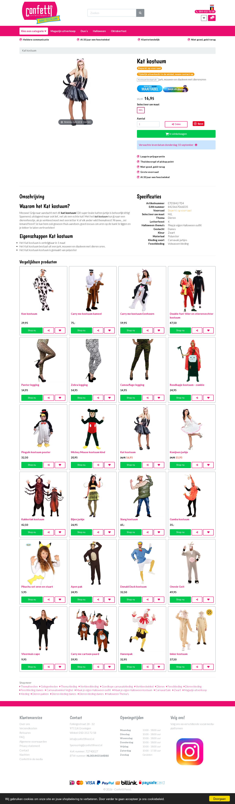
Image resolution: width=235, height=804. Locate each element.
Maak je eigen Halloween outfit (93, 690)
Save (200, 123)
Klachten (24, 754)
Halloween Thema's (117, 693)
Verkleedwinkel (144, 686)
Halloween (99, 31)
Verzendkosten (28, 728)
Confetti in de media (31, 759)
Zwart (177, 690)
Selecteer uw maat (148, 104)
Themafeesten (29, 686)
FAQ (21, 737)
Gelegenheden (49, 686)
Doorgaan (219, 798)
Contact (24, 750)
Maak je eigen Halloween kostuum (133, 690)
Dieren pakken (40, 693)
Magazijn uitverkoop (63, 31)
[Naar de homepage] (41, 13)
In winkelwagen (178, 133)
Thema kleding (68, 686)
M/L (141, 110)
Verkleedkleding (89, 686)
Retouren (25, 732)
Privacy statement (29, 745)
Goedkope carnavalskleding (117, 686)
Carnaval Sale (163, 690)
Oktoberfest (118, 31)
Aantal (141, 118)
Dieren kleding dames (63, 693)
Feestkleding (174, 686)
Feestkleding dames (31, 690)
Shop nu (32, 330)
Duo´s (84, 31)
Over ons (24, 723)
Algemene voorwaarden (33, 741)
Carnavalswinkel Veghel (59, 690)
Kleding (24, 693)
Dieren (160, 686)
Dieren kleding (193, 686)
